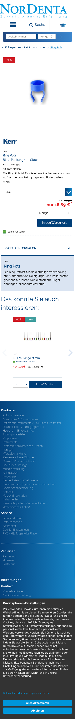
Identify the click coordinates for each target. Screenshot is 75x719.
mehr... (7, 182)
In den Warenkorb (54, 222)
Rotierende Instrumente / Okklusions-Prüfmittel (32, 423)
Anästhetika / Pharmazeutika (20, 419)
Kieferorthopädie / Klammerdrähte (24, 503)
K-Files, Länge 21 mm (26, 358)
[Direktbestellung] (61, 37)
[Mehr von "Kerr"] (10, 140)
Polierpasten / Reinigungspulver (25, 47)
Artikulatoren (10, 472)
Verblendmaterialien (15, 495)
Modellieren (10, 476)
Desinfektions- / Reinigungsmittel (23, 426)
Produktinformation (20, 248)
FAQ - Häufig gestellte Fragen (20, 533)
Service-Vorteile (12, 518)
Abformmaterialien (14, 415)
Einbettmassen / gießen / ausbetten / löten (29, 484)
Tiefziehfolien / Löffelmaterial (20, 480)
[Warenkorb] (61, 25)
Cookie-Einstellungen (16, 529)
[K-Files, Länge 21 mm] (37, 336)
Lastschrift (9, 564)
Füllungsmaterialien (14, 434)
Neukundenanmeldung (17, 595)
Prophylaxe (10, 438)
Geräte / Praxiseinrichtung (19, 461)
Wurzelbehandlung (14, 453)
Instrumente (10, 442)
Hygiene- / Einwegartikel (18, 430)
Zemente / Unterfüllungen (19, 457)
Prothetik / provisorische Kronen (23, 445)
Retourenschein (12, 522)
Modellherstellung (13, 468)
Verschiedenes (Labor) (16, 507)
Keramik (8, 491)
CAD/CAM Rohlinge (15, 465)
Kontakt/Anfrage (13, 591)
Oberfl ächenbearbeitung (18, 488)
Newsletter (9, 525)
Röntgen (8, 449)
